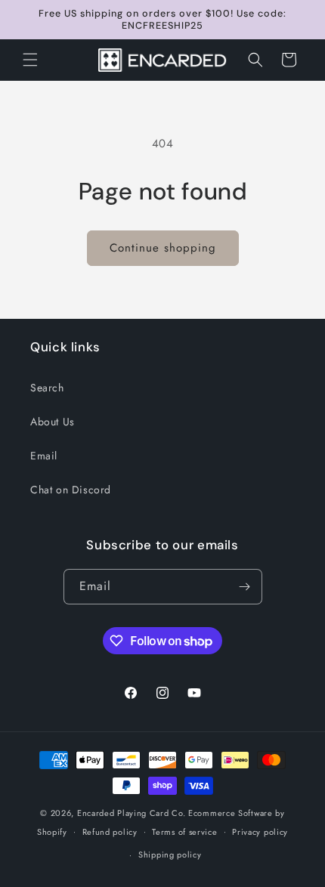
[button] (30, 59)
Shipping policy (170, 854)
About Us (52, 421)
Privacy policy (260, 832)
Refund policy (110, 832)
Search (47, 387)
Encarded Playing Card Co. (131, 813)
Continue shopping (163, 248)
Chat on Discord (70, 489)
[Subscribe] (245, 586)
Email (43, 455)
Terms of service (184, 832)
